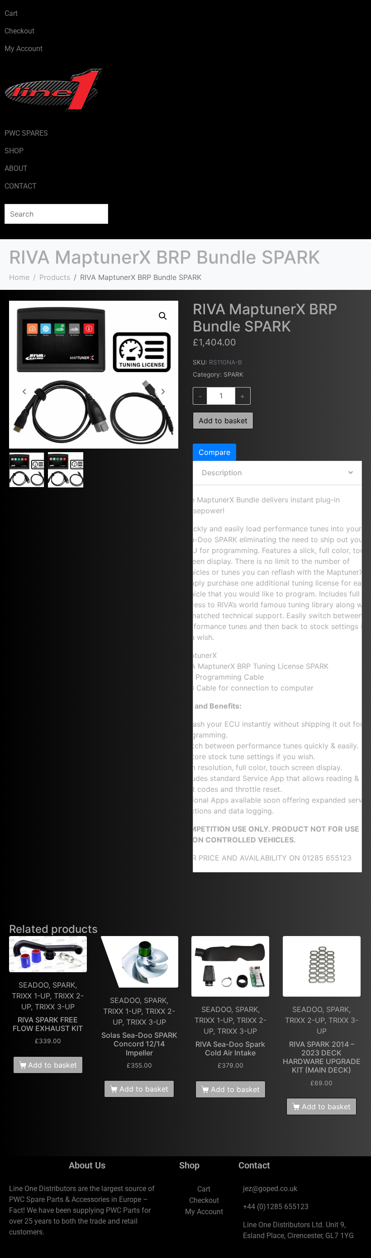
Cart (11, 13)
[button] (163, 316)
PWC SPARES (26, 133)
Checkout (19, 31)
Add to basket (223, 420)
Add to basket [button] (52, 1064)
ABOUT (16, 168)
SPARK (233, 374)
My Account (24, 48)
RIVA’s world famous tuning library (275, 604)
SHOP (14, 151)
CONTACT (21, 186)
